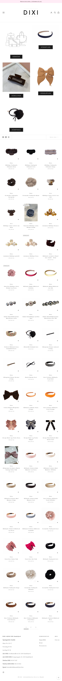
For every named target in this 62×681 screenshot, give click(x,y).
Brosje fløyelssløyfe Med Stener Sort (50, 438)
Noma (11, 163)
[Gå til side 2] (35, 627)
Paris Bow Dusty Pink (11, 559)
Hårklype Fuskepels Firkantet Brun (11, 166)
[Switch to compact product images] (8, 137)
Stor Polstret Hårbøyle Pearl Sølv (51, 378)
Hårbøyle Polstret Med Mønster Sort (31, 499)
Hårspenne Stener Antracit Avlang (50, 347)
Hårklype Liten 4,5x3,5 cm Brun (11, 226)
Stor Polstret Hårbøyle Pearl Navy (31, 618)
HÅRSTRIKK (16, 130)
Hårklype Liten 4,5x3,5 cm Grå (51, 196)
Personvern (42, 646)
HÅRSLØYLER (46, 93)
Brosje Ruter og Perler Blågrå (31, 438)
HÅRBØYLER (45, 47)
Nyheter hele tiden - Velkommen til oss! (31, 1)
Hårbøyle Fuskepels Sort (50, 559)
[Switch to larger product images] (3, 137)
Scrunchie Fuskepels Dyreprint (11, 196)
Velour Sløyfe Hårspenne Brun (11, 408)
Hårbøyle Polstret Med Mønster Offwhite (51, 469)
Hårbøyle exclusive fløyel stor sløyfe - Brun (51, 256)
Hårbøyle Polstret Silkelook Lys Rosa (11, 529)
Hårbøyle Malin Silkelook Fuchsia (31, 287)
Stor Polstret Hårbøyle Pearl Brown (11, 618)
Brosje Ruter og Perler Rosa (11, 437)
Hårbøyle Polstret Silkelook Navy (50, 618)
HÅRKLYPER (16, 95)
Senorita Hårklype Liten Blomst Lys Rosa (11, 287)
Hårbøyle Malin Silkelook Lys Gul (50, 287)
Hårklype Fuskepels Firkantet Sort (31, 166)
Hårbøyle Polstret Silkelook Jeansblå (31, 529)
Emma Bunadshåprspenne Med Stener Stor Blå (50, 317)
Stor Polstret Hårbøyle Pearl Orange (51, 408)
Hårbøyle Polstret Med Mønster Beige (11, 499)
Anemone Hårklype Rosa (30, 256)
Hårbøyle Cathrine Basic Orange (31, 408)
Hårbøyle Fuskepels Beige (11, 587)
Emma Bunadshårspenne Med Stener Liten (11, 317)
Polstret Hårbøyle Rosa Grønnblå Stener (11, 347)
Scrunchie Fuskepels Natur (31, 195)
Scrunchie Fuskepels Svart (50, 587)
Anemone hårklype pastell (11, 256)
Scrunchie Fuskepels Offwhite (31, 588)
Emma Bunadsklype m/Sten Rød (31, 317)
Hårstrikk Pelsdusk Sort (31, 347)
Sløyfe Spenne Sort (31, 377)
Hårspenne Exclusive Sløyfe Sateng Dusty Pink (11, 469)
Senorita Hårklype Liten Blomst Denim (31, 226)
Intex (50, 193)
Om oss (57, 640)
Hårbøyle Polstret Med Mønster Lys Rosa (31, 469)
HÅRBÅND (16, 56)
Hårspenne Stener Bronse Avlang (11, 378)
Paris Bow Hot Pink (31, 559)
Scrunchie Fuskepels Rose (50, 528)
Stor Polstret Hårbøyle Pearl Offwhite (51, 499)
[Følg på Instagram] (3, 672)
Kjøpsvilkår (42, 640)
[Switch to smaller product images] (6, 137)
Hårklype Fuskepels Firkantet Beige (51, 166)
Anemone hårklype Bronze (50, 225)
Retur (41, 643)
